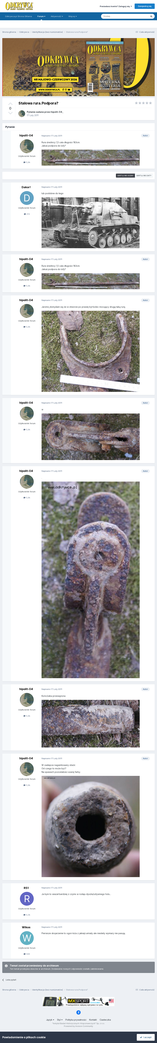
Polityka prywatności (75, 1019)
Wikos (26, 927)
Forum (40, 16)
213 (28, 214)
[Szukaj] (151, 16)
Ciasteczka (105, 1019)
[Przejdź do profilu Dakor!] (27, 198)
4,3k (27, 915)
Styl (59, 1019)
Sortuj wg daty (143, 175)
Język (49, 1019)
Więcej (71, 16)
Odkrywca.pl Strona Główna (18, 16)
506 (28, 954)
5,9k (27, 162)
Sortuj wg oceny (125, 175)
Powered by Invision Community (78, 1026)
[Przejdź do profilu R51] (27, 899)
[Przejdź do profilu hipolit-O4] (21, 113)
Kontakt (93, 1019)
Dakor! (26, 187)
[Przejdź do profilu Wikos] (27, 938)
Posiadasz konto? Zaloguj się (115, 6)
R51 (26, 888)
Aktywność (56, 16)
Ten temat (139, 16)
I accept (146, 1037)
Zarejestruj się (144, 6)
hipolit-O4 (56, 112)
